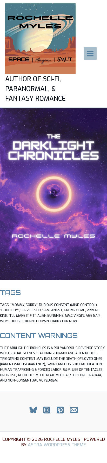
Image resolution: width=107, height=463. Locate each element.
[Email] (73, 410)
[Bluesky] (33, 410)
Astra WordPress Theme (57, 445)
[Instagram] (46, 410)
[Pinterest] (60, 410)
